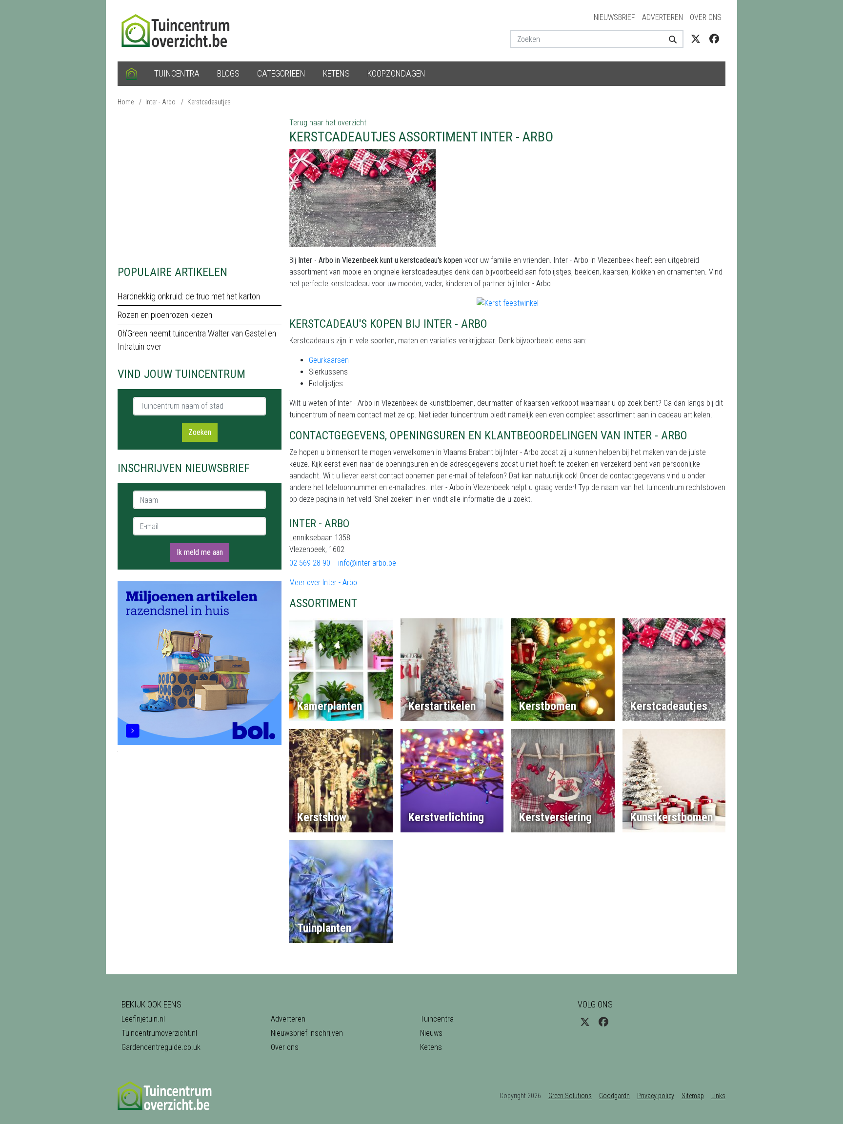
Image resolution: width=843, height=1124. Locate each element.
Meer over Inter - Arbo (323, 582)
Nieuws (431, 1033)
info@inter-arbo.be (367, 563)
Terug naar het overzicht (327, 122)
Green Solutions (570, 1096)
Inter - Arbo (160, 102)
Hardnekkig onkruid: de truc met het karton (189, 296)
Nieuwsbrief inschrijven (307, 1033)
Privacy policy (655, 1096)
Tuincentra (177, 73)
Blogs (228, 73)
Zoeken (199, 432)
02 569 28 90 (309, 563)
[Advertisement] (199, 185)
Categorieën (281, 73)
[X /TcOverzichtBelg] (695, 39)
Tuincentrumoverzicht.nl (159, 1033)
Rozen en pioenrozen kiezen (165, 315)
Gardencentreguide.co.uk (161, 1047)
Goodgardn (614, 1096)
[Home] (131, 73)
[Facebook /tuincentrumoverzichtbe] (714, 39)
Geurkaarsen (329, 360)
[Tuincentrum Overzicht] (180, 30)
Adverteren (662, 17)
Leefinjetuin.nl (143, 1019)
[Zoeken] (669, 39)
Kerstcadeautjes (209, 102)
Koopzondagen (396, 73)
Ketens (336, 73)
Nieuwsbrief (614, 17)
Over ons (706, 17)
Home (126, 102)
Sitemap (693, 1096)
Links (718, 1096)
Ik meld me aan (200, 552)
